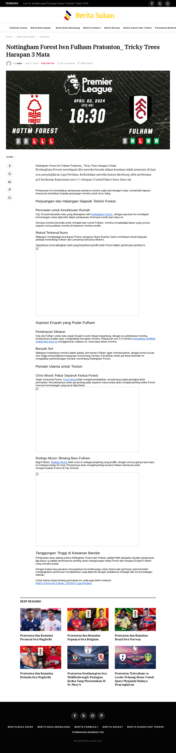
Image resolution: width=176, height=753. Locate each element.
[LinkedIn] (9, 181)
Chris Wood (70, 379)
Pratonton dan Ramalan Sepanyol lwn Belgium (83, 637)
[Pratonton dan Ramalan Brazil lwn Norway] (135, 619)
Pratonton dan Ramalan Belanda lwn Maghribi (36, 675)
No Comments (67, 63)
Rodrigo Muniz (59, 462)
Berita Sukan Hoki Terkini (137, 27)
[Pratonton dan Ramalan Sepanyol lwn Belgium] (87, 619)
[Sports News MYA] (88, 15)
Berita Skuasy (112, 27)
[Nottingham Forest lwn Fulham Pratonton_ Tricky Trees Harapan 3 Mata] (88, 110)
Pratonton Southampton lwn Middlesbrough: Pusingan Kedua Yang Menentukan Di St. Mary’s (87, 679)
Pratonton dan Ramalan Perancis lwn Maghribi (36, 637)
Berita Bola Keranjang (68, 27)
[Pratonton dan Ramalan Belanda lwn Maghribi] (40, 657)
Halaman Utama (18, 27)
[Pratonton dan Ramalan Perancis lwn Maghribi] (40, 619)
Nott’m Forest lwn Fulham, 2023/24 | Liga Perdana (64, 583)
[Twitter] (9, 174)
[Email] (9, 197)
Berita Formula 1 (92, 27)
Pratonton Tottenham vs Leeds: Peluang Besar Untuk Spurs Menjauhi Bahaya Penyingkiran (134, 679)
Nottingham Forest (102, 214)
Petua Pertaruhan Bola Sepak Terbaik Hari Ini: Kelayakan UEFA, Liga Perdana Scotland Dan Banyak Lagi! (57, 3)
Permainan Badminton (88, 732)
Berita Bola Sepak (40, 27)
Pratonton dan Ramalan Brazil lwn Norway (131, 637)
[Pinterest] (9, 189)
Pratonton (47, 63)
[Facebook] (9, 166)
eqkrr (19, 63)
